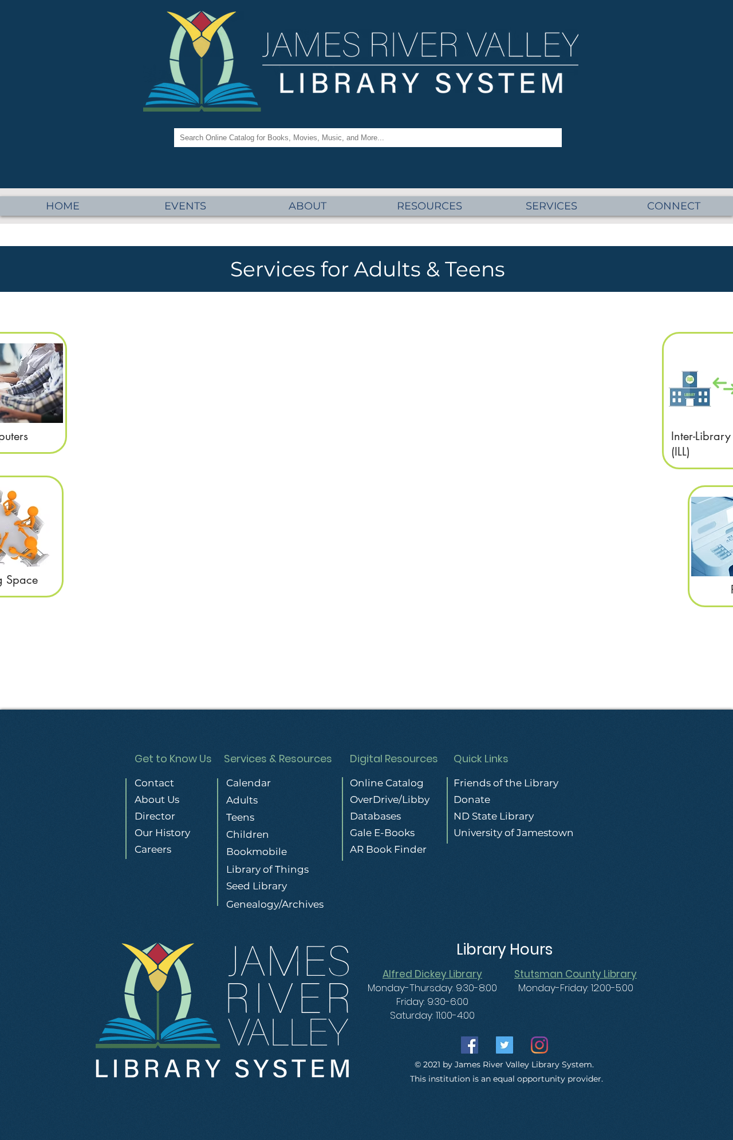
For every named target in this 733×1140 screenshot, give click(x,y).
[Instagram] (539, 1045)
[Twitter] (504, 1045)
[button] (551, 206)
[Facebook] (469, 1045)
